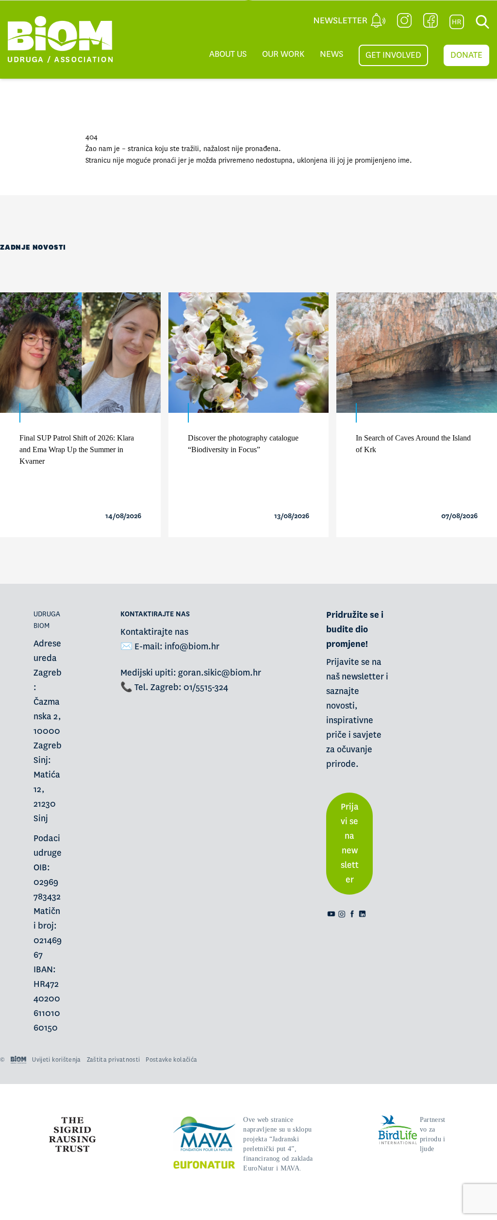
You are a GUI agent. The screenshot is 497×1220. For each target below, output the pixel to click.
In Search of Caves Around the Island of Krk (413, 444)
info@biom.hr (192, 646)
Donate (466, 55)
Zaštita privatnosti (113, 1060)
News (331, 54)
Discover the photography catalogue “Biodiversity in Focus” (243, 444)
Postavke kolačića (171, 1060)
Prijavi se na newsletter (350, 843)
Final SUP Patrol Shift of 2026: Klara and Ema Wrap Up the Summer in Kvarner (76, 449)
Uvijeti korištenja (56, 1060)
